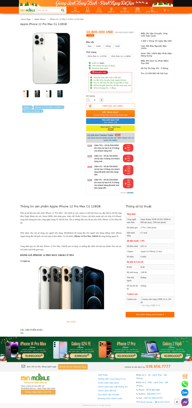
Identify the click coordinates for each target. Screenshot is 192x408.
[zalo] (184, 393)
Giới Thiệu (103, 375)
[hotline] (185, 384)
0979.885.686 (153, 390)
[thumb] (26, 94)
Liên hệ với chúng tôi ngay (73, 367)
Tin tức (138, 12)
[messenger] (184, 402)
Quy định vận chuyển (108, 394)
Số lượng (90, 96)
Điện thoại (75, 12)
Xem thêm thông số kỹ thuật (149, 315)
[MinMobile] (96, 349)
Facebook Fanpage (145, 402)
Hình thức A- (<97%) (97, 56)
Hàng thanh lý (152, 12)
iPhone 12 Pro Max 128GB (48, 107)
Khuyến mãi (124, 12)
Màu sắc (90, 42)
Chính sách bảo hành (108, 383)
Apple (26, 107)
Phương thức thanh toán (110, 398)
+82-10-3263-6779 (152, 398)
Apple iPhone (39, 19)
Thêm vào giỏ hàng (112, 106)
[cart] (185, 376)
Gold (117, 46)
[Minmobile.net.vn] (38, 378)
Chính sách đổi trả (107, 390)
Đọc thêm (71, 322)
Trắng (108, 46)
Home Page (26, 19)
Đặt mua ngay (110, 113)
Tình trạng (91, 52)
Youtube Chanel (163, 402)
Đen (90, 46)
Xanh (98, 46)
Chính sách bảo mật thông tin (113, 387)
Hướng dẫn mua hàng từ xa (112, 379)
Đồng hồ (111, 12)
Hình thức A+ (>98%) (121, 56)
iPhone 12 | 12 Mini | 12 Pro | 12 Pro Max (67, 19)
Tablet (87, 12)
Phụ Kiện (99, 12)
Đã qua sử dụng (32, 111)
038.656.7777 (154, 394)
